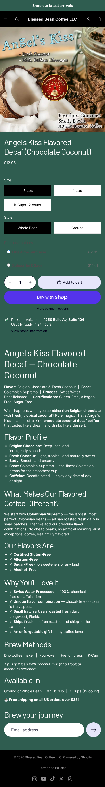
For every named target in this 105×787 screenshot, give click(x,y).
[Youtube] (44, 779)
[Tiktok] (52, 779)
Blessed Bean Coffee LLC (43, 757)
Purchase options (18, 242)
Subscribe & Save (27, 265)
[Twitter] (61, 779)
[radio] (8, 252)
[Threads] (70, 779)
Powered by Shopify (77, 757)
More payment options (53, 308)
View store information (29, 331)
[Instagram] (35, 779)
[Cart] (98, 19)
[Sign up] (93, 729)
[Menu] (6, 19)
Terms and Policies (52, 768)
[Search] (16, 19)
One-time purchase (29, 252)
